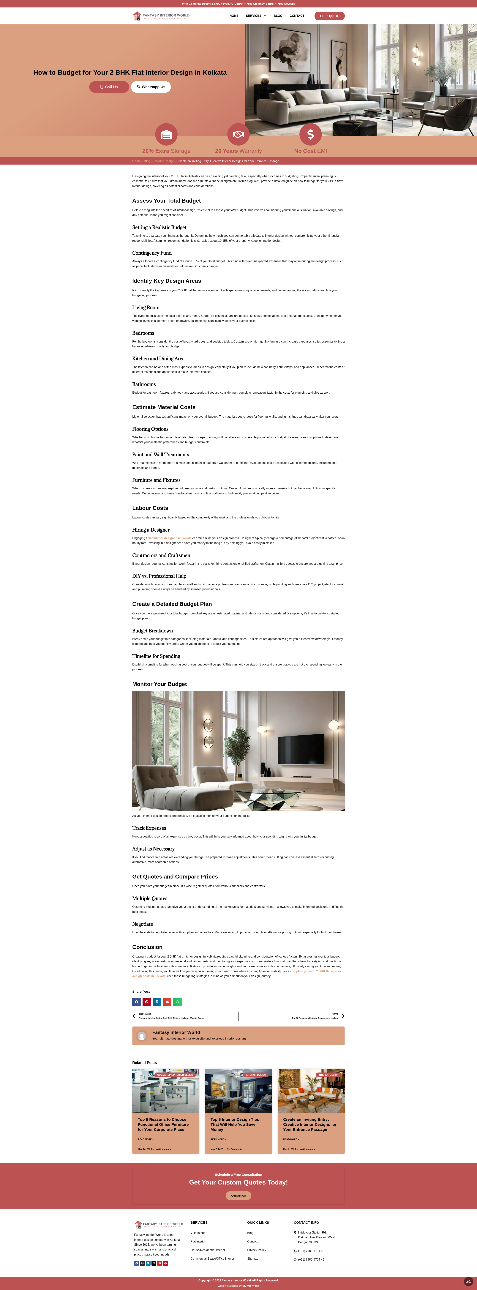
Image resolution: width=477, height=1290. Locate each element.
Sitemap (252, 1258)
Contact (297, 15)
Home (234, 15)
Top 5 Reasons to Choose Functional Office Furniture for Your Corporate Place (163, 1124)
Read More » (146, 1139)
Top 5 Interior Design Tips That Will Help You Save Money (235, 1124)
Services (253, 15)
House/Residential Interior (208, 1250)
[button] (136, 1002)
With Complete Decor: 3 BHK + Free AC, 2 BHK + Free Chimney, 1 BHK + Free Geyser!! (238, 3)
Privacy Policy (256, 1250)
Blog (278, 15)
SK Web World (250, 1285)
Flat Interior (198, 1241)
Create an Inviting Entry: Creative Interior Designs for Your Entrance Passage (310, 1124)
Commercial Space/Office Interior (212, 1258)
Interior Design (164, 161)
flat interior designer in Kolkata (170, 538)
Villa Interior (198, 1232)
